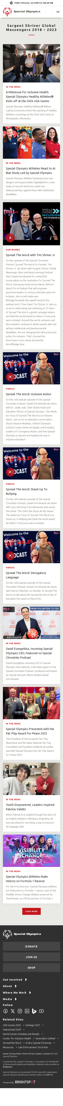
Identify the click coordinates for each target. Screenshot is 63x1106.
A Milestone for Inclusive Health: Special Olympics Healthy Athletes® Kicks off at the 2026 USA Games (29, 96)
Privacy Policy (15, 1054)
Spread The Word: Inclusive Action (28, 394)
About (7, 986)
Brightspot (7, 1067)
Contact (46, 1054)
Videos (10, 389)
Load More (31, 911)
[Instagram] (19, 1012)
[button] (58, 12)
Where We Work (15, 992)
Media (7, 999)
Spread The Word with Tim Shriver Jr (30, 255)
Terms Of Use (28, 1054)
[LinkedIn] (27, 1012)
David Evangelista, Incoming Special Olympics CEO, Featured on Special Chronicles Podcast (29, 653)
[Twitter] (12, 1012)
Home (5, 1054)
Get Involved (12, 979)
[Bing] (34, 1012)
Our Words (13, 250)
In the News (13, 87)
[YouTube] (41, 1012)
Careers (38, 1054)
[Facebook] (5, 1012)
